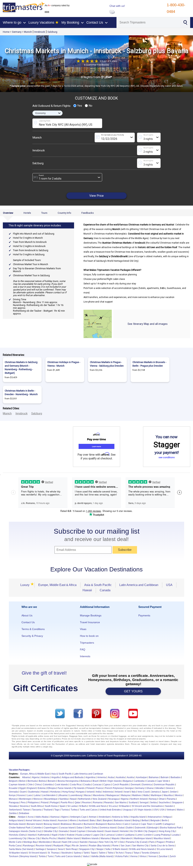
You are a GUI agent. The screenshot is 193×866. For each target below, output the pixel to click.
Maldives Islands (90, 838)
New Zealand (99, 799)
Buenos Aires (114, 824)
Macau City (34, 838)
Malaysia (125, 795)
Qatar (77, 802)
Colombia (48, 784)
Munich (28, 31)
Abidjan (22, 817)
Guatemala (33, 791)
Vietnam (170, 809)
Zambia (13, 813)
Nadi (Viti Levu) (70, 842)
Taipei (94, 852)
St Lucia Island (164, 849)
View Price (96, 195)
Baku (92, 820)
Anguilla (55, 777)
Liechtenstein (49, 795)
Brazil (95, 781)
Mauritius (168, 795)
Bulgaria (127, 781)
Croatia (87, 784)
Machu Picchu (49, 838)
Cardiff (157, 824)
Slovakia (13, 806)
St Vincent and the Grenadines (147, 806)
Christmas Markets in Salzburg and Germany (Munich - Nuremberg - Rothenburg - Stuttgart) (21, 367)
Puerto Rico (67, 802)
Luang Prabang (162, 834)
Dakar (80, 827)
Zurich (172, 856)
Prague (160, 842)
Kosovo (21, 795)
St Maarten (124, 806)
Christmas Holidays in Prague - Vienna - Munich (63, 364)
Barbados (176, 777)
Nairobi (83, 842)
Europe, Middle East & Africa (57, 585)
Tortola (42, 856)
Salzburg (52, 31)
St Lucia (113, 806)
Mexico (178, 795)
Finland (90, 788)
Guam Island (111, 831)
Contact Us (28, 622)
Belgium (13, 781)
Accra (30, 817)
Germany (16, 31)
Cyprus (107, 784)
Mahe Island (73, 838)
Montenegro (25, 799)
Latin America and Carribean (88, 773)
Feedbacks (87, 212)
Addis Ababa (41, 817)
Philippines (33, 802)
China (38, 784)
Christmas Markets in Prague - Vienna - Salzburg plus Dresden (107, 364)
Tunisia (65, 809)
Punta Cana (15, 845)
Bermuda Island (17, 824)
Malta (146, 795)
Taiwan (26, 809)
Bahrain (165, 777)
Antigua (167, 817)
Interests (85, 656)
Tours (44, 212)
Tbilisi (110, 852)
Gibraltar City (50, 831)
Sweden (169, 806)
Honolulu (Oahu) (17, 834)
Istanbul (32, 834)
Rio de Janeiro (79, 845)
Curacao (97, 784)
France (99, 788)
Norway (153, 799)
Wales (180, 809)
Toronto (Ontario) (150, 852)
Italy (134, 791)
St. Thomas (53, 852)
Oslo (121, 842)
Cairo (126, 824)
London (148, 834)
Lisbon (119, 834)
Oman (162, 799)
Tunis (50, 856)
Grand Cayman (77, 831)
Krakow (70, 834)
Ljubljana (129, 834)
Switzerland (15, 809)
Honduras (55, 791)
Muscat (56, 842)
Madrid (61, 838)
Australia (120, 777)
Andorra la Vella (120, 817)
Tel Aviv (119, 852)
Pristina (170, 842)
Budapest (101, 824)
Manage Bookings (90, 615)
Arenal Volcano (33, 820)
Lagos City (98, 834)
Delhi (87, 827)
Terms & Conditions (33, 629)
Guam (23, 791)
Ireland (118, 791)
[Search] (185, 22)
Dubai (121, 827)
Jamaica (155, 791)
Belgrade (155, 820)
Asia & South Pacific (98, 585)
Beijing (136, 820)
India (98, 791)
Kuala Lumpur (83, 834)
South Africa (37, 806)
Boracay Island (51, 824)
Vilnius (142, 856)
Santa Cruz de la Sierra (162, 845)
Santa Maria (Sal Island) (21, 849)
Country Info (64, 212)
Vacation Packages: (19, 769)
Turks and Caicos (88, 809)
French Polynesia (114, 788)
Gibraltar (159, 788)
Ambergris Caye (78, 817)
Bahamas (154, 777)
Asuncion (62, 820)
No (90, 105)
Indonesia (108, 791)
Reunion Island (43, 845)
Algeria (35, 777)
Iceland (90, 791)
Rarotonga (28, 845)
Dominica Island (108, 827)
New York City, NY (108, 842)
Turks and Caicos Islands (68, 856)
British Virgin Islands (110, 781)
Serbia (153, 802)
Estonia (41, 788)
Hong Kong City (167, 831)
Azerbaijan (141, 777)
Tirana (128, 852)
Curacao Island (67, 827)
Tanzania (36, 809)
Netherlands (84, 799)
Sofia (107, 849)
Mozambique (50, 799)
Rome (115, 845)
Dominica (147, 784)
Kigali (54, 834)
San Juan (125, 845)
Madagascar (112, 795)
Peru (23, 802)
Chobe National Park (19, 827)
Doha (95, 827)
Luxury (25, 585)
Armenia (101, 777)
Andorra (45, 777)
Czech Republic (121, 784)
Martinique (156, 795)
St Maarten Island (18, 852)
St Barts (83, 806)
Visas (83, 629)
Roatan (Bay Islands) (99, 845)
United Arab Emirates (110, 809)
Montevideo (45, 842)
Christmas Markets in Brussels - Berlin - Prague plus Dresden (149, 364)
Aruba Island (49, 820)
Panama (171, 799)
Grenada (13, 791)
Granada (63, 831)
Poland (44, 802)
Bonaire (52, 781)
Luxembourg (75, 795)
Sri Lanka (72, 806)
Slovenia (24, 806)
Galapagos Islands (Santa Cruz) (25, 831)
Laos (29, 795)
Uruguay (127, 809)
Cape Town (146, 824)
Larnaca (110, 834)
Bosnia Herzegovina (68, 781)
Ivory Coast (143, 791)
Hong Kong (68, 791)
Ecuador (13, 788)
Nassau (93, 842)
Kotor (62, 834)
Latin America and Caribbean (138, 585)
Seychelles (164, 802)
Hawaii (87, 590)
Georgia (129, 788)
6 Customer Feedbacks (96, 64)
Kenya (12, 795)
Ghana (149, 788)
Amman (92, 817)
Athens (73, 820)
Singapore (177, 802)
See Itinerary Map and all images (148, 324)
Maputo (115, 838)
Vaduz (86, 856)
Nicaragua (113, 799)
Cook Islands (61, 784)
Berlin (165, 820)
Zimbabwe (23, 813)
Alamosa (54, 817)
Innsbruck (39, 31)
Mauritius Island (162, 838)
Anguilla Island (138, 817)
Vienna (133, 856)
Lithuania (62, 795)
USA (169, 585)
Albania (26, 777)
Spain (62, 806)
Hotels (27, 212)
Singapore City (86, 849)
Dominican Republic (164, 784)
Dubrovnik (140, 827)
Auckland (83, 820)
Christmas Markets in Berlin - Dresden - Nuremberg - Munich (21, 392)
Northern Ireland (138, 799)
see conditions (167, 457)
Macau (87, 795)
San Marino (121, 802)
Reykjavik (58, 845)
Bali (99, 820)
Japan (165, 791)
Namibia (63, 799)
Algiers (64, 817)
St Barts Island (119, 849)
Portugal (54, 802)
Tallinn (102, 852)
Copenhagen (50, 827)
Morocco (37, 799)
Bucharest (89, 824)
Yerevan (152, 856)
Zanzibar (163, 856)
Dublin (129, 827)
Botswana (85, 781)
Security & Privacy (32, 635)
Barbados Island (122, 820)
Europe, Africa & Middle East (34, 773)
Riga (67, 845)
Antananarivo (154, 817)
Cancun (135, 824)
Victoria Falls (121, 856)
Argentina (90, 777)
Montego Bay (30, 842)
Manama (105, 838)
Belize (22, 781)
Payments (144, 615)
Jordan (173, 791)
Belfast (145, 820)
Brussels (77, 824)
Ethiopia (51, 788)
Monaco (13, 799)
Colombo (37, 827)
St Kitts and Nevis (98, 806)
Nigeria (124, 799)
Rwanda (108, 802)
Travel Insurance (90, 622)
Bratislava (66, 824)
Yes (79, 105)
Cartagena (168, 824)
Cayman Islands (17, 784)
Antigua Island (16, 820)
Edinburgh (152, 827)
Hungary (80, 791)
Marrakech (126, 838)
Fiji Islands (79, 788)
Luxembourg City (17, 838)
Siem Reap (71, 849)
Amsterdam (104, 817)
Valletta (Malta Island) (102, 856)
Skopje (99, 849)
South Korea (51, 806)
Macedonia (98, 795)
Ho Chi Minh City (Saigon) (143, 831)
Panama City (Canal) (136, 842)
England (31, 788)
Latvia (37, 795)
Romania (97, 802)
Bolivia (42, 781)
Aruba (111, 777)
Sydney (77, 852)
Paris (152, 842)
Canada (105, 590)
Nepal (73, 799)
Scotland (133, 802)
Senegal (143, 802)
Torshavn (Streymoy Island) (23, 856)
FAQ (82, 649)
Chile (30, 784)
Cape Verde (162, 781)
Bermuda (32, 781)
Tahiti (86, 852)
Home (6, 31)
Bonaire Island (34, 824)
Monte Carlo (15, 842)
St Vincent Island (37, 852)
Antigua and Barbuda (72, 777)
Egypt (22, 788)
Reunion (86, 802)
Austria (130, 777)
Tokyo (136, 852)
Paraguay (14, 802)
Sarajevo (51, 849)
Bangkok (107, 820)
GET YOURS (133, 691)
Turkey (74, 809)
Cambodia (139, 781)
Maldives (136, 795)
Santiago (40, 849)
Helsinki (124, 831)
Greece (169, 788)
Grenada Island (95, 831)
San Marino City (140, 845)
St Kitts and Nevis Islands (142, 849)
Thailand (47, 809)
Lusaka (175, 834)
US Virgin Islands (142, 809)
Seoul (61, 849)
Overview (8, 212)
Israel (127, 791)
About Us (26, 615)
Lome (139, 834)
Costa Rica (75, 784)
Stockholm (66, 852)
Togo (56, 809)
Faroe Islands (65, 788)
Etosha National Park (171, 827)
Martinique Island (143, 838)
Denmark (135, 784)
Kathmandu (44, 834)
